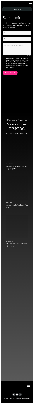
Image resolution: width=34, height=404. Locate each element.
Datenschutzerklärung (18, 63)
